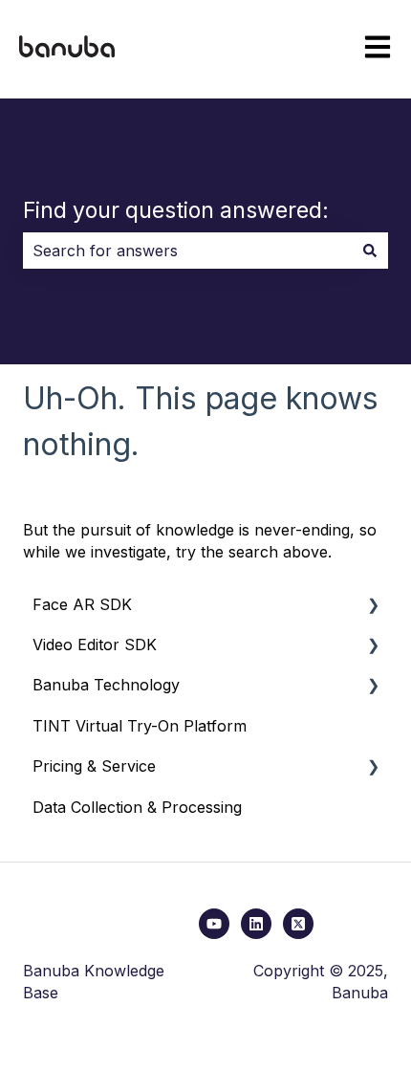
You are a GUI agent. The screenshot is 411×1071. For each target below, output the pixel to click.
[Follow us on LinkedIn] (256, 923)
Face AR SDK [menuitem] (82, 604)
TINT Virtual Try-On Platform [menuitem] (139, 725)
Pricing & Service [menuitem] (94, 766)
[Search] (370, 250)
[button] (372, 605)
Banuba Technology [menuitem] (106, 684)
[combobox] (187, 250)
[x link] (298, 923)
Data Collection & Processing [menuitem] (137, 807)
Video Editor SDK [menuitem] (94, 644)
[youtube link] (214, 923)
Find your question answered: (176, 210)
